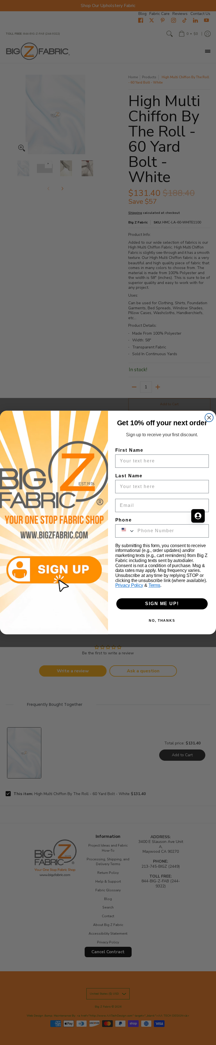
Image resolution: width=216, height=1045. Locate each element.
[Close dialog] (209, 417)
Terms (154, 585)
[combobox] (125, 530)
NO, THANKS (162, 621)
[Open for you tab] (198, 516)
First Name (129, 450)
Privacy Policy (129, 585)
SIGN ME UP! (162, 603)
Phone (123, 520)
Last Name (129, 475)
